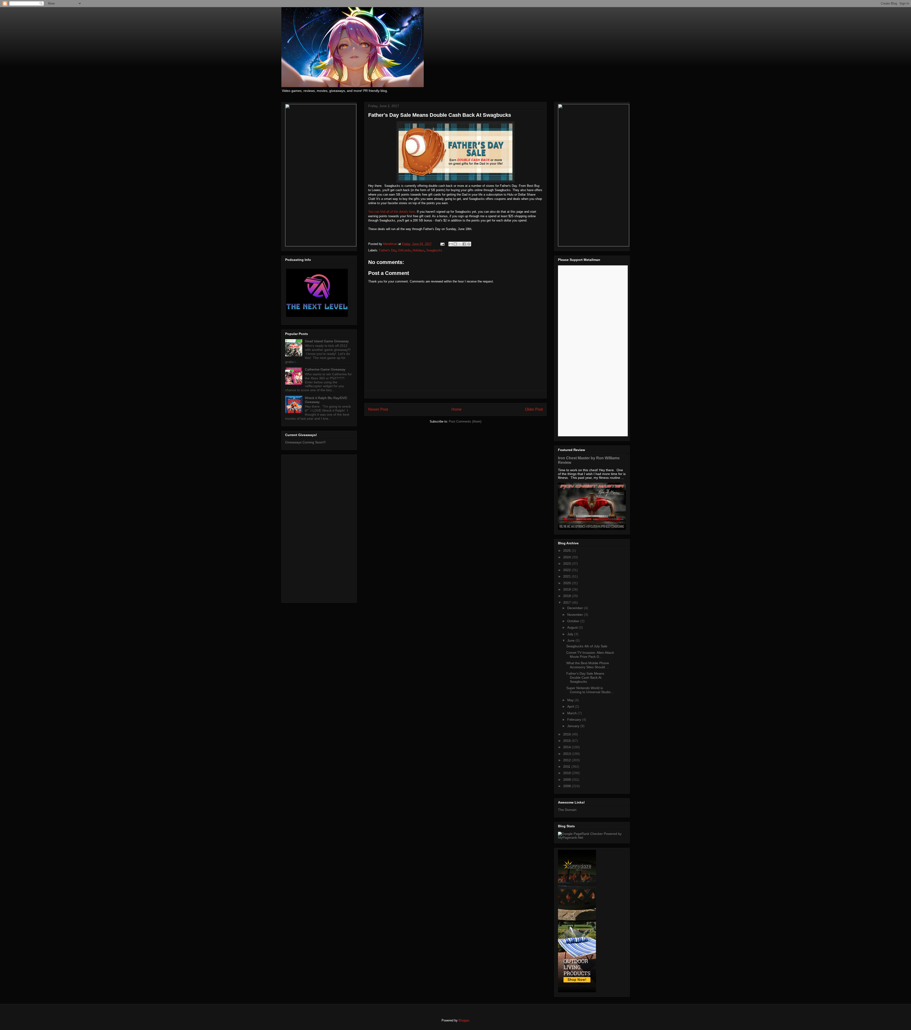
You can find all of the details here (391, 211)
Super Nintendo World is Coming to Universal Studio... (590, 690)
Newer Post (378, 409)
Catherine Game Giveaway (325, 369)
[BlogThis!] (455, 244)
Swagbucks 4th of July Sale (586, 646)
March (572, 713)
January (573, 726)
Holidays (418, 250)
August (573, 627)
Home (456, 409)
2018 (567, 596)
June (571, 640)
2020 (567, 583)
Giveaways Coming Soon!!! (305, 442)
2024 (567, 557)
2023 (567, 563)
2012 (567, 760)
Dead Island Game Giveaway (327, 341)
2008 (567, 786)
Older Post (534, 409)
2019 (567, 589)
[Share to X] (459, 244)
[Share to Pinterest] (468, 244)
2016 (567, 734)
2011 (567, 766)
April (571, 706)
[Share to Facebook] (464, 244)
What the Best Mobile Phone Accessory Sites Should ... (587, 665)
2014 (567, 747)
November (575, 614)
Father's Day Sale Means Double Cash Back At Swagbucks (585, 677)
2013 (567, 754)
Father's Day (387, 250)
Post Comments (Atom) (465, 421)
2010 (567, 773)
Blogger (464, 1020)
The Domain (567, 810)
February (574, 719)
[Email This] (450, 244)
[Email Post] (442, 244)
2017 (567, 602)
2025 (567, 550)
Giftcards (404, 250)
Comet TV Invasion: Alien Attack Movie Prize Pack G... (590, 654)
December (575, 608)
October (573, 621)
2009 (567, 779)
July (570, 634)
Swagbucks (434, 250)
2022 (567, 570)
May (571, 700)
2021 (567, 576)
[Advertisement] (319, 527)
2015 (567, 741)
